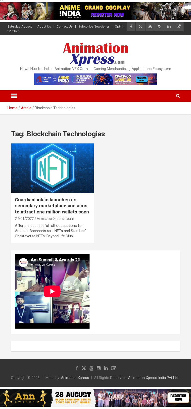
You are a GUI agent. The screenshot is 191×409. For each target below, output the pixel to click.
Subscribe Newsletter (93, 26)
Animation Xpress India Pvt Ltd (153, 377)
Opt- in (119, 26)
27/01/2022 (24, 219)
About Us (44, 26)
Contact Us (65, 26)
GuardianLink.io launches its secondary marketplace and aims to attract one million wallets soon (52, 206)
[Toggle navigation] (13, 96)
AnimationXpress (75, 377)
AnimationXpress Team (55, 219)
